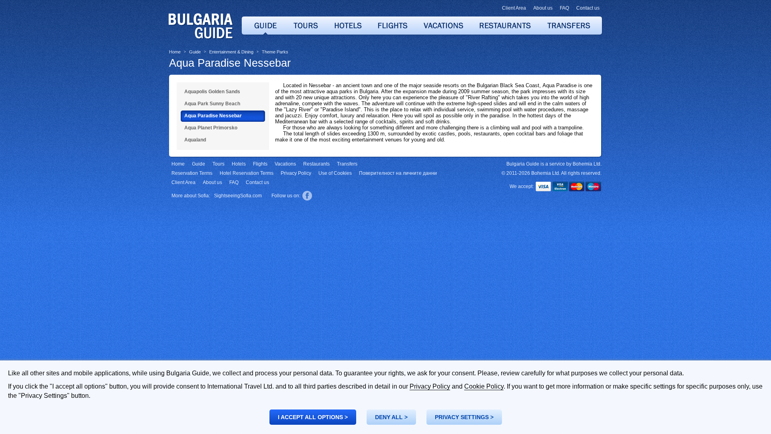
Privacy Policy (430, 386)
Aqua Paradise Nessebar (230, 63)
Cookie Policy (484, 386)
